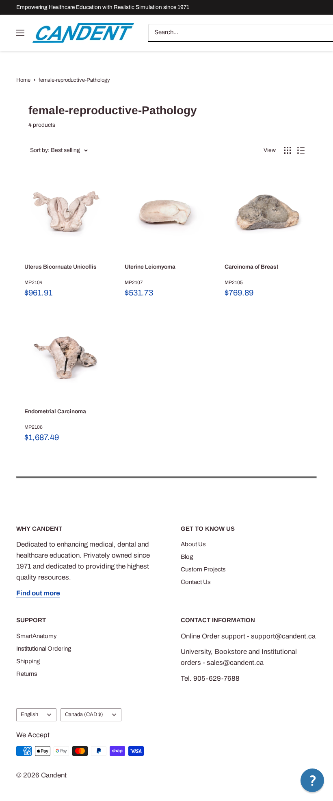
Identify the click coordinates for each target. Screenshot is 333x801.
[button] (312, 780)
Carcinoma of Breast (251, 267)
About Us (193, 544)
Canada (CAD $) (84, 714)
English (29, 714)
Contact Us (196, 582)
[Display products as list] (301, 150)
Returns (26, 674)
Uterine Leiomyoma (150, 267)
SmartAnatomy (36, 636)
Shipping (28, 661)
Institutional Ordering (43, 648)
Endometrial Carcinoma (55, 411)
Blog (187, 557)
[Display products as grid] (287, 150)
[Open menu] (20, 33)
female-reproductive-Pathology (74, 80)
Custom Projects (203, 569)
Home (23, 80)
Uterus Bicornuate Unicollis (60, 267)
